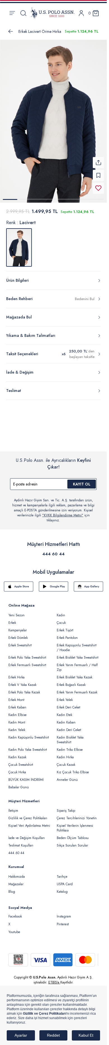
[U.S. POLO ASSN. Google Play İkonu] (53, 583)
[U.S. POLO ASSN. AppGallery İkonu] (88, 583)
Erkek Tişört (65, 626)
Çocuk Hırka (17, 768)
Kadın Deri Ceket (69, 726)
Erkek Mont (16, 696)
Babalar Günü (18, 783)
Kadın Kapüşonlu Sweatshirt (28, 734)
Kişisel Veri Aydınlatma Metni (29, 822)
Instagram (64, 913)
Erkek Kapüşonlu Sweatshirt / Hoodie (76, 644)
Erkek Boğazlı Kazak (71, 681)
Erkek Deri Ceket (68, 704)
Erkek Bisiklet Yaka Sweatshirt (77, 654)
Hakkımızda (16, 873)
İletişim (13, 807)
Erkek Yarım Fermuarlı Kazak (77, 688)
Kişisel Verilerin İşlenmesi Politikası (75, 825)
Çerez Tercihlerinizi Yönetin (77, 814)
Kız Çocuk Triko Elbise (73, 768)
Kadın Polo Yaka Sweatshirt (27, 746)
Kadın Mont (16, 719)
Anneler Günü (67, 776)
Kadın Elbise (17, 711)
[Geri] (10, 31)
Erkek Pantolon (67, 634)
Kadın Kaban (66, 719)
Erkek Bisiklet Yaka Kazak (74, 673)
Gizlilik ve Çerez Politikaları (27, 814)
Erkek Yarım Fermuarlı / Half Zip (77, 664)
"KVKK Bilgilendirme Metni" (62, 511)
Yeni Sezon (16, 611)
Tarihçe (62, 873)
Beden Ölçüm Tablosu (73, 834)
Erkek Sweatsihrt (20, 641)
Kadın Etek (64, 711)
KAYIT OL (82, 481)
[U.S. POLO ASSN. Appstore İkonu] (18, 583)
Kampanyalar (17, 626)
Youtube (14, 928)
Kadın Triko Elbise (70, 746)
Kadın (61, 611)
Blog (11, 888)
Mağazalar (15, 880)
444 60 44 (53, 551)
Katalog (62, 888)
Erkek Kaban (17, 704)
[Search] (23, 13)
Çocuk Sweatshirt (20, 761)
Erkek (12, 619)
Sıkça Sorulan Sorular (72, 842)
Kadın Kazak (17, 753)
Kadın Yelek (16, 726)
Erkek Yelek (65, 696)
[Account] (81, 13)
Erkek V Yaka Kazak (22, 681)
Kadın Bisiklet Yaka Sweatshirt (70, 736)
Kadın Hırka (65, 753)
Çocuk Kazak (66, 761)
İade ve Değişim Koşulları (26, 834)
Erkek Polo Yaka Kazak (24, 688)
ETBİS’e (54, 979)
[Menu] (12, 13)
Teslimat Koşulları (20, 842)
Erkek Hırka (16, 673)
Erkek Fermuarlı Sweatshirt (27, 661)
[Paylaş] (98, 159)
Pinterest (63, 921)
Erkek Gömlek (18, 634)
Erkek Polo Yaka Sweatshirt (27, 654)
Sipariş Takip (66, 807)
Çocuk (61, 619)
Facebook (15, 913)
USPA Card (65, 880)
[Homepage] (52, 13)
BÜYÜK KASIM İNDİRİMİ (26, 776)
